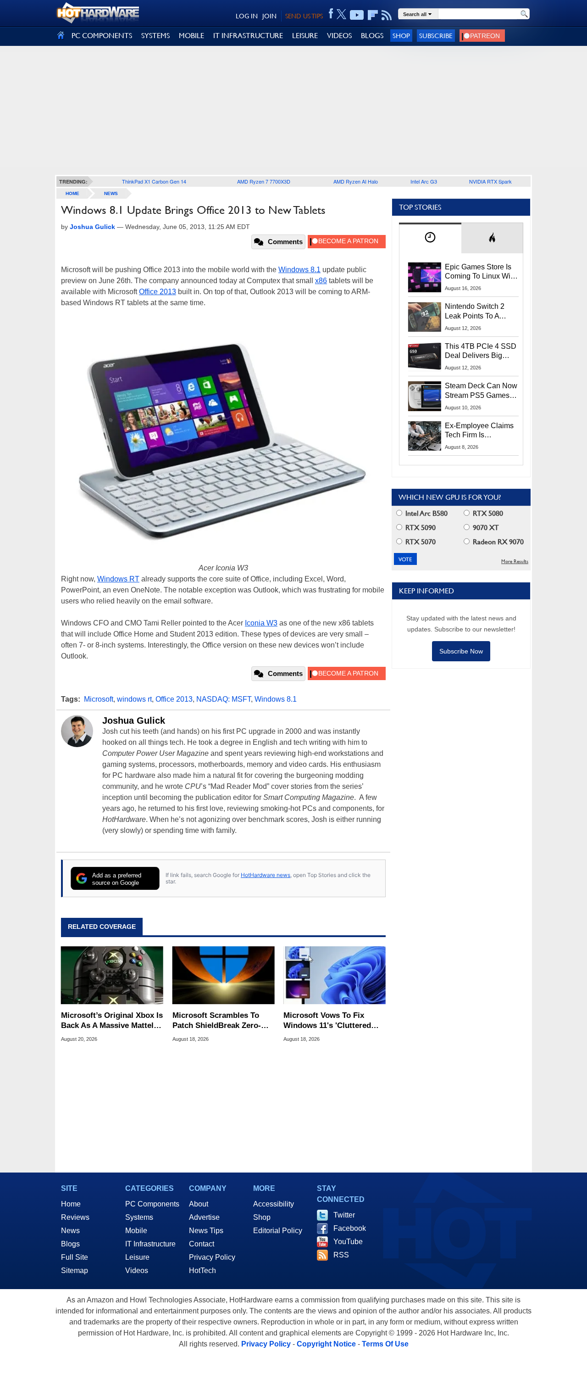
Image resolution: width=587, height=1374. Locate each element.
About (198, 1204)
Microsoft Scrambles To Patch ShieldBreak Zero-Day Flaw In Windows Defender (216, 1021)
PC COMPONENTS (102, 35)
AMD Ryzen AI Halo (355, 181)
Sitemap (74, 1270)
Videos (136, 1270)
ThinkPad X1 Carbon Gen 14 (154, 181)
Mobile (136, 1230)
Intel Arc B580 (426, 513)
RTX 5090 (420, 527)
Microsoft (98, 699)
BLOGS (372, 35)
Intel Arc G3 (423, 181)
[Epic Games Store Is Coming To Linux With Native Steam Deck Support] (424, 277)
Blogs (70, 1244)
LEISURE (305, 35)
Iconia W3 (261, 623)
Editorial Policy (277, 1230)
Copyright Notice (326, 1344)
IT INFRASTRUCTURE (248, 35)
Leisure (137, 1257)
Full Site (74, 1257)
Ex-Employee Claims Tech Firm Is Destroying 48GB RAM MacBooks (479, 431)
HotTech (202, 1270)
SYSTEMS (155, 35)
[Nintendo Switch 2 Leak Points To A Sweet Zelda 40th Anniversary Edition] (424, 316)
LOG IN (247, 16)
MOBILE (191, 35)
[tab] (430, 238)
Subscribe (436, 35)
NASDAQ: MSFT (223, 699)
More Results (514, 561)
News (111, 193)
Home (71, 1204)
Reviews (75, 1217)
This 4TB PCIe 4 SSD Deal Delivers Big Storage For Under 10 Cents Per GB (480, 351)
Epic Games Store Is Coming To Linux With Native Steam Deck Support (480, 272)
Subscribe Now (461, 651)
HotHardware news (265, 874)
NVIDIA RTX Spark (490, 181)
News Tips (206, 1230)
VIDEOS (339, 35)
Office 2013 (157, 292)
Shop (401, 35)
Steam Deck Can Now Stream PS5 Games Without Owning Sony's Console (481, 391)
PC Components (152, 1204)
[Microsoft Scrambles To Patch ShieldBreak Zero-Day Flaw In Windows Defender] (223, 975)
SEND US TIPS (304, 16)
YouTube (348, 1242)
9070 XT (485, 527)
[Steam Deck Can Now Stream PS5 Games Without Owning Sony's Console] (424, 396)
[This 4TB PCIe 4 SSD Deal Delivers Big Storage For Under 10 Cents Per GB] (424, 356)
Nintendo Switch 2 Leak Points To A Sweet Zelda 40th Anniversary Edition (477, 311)
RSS (341, 1255)
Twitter (344, 1215)
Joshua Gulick (133, 720)
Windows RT (118, 579)
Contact (201, 1244)
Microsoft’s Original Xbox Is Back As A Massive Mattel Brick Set (112, 1021)
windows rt (134, 699)
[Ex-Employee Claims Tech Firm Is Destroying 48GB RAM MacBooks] (424, 436)
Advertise (204, 1217)
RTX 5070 (420, 541)
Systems (139, 1217)
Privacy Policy (212, 1257)
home (72, 193)
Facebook (349, 1228)
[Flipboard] (373, 15)
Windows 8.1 (299, 270)
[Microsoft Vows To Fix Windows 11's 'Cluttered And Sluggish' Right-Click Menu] (334, 975)
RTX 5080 (487, 513)
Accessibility (273, 1204)
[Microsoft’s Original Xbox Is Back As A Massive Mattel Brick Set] (112, 975)
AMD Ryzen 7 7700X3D (263, 181)
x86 (321, 281)
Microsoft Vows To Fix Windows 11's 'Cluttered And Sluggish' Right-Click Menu (330, 1021)
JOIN (269, 16)
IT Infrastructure (150, 1244)
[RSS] (387, 15)
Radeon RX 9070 (497, 541)
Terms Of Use (385, 1344)
